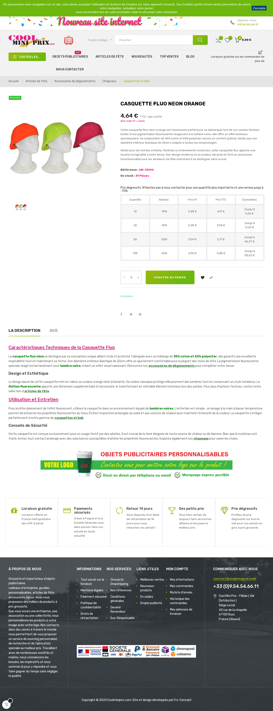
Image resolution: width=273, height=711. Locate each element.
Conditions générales (117, 599)
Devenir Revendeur (117, 609)
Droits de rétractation (89, 616)
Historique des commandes (180, 601)
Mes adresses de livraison (181, 612)
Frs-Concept (183, 700)
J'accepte (259, 8)
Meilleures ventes (152, 579)
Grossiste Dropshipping (119, 582)
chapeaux (201, 438)
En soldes (146, 597)
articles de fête (36, 391)
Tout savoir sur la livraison (92, 582)
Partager (124, 314)
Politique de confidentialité (91, 605)
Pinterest (142, 314)
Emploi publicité (151, 603)
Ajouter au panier (170, 277)
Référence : (129, 169)
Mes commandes (181, 586)
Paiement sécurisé (93, 597)
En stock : (128, 175)
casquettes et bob (68, 418)
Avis (53, 330)
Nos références (121, 590)
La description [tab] (24, 330)
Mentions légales (92, 590)
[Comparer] (218, 40)
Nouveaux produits (147, 588)
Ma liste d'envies (181, 592)
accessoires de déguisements (171, 366)
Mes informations (182, 579)
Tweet (133, 314)
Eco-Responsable (122, 618)
